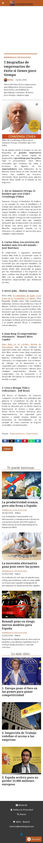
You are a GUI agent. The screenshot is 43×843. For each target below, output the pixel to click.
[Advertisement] (21, 28)
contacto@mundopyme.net (21, 826)
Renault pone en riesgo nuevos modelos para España (18, 624)
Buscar (22, 814)
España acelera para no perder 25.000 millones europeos (20, 780)
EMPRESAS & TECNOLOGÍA (17, 57)
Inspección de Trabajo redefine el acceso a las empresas (19, 736)
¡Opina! (7, 448)
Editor (11, 80)
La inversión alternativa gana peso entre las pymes (20, 565)
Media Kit (22, 805)
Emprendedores (17, 433)
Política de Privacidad (23, 809)
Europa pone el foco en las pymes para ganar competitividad (19, 691)
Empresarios (32, 433)
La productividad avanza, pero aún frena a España (20, 504)
